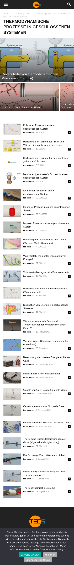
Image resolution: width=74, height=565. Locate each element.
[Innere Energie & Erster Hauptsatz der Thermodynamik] (12, 476)
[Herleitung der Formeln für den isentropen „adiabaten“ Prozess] (12, 162)
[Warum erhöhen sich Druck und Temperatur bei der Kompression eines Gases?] (12, 325)
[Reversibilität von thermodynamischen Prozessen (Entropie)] (37, 60)
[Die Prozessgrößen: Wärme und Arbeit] (12, 459)
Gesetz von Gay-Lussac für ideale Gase (45, 390)
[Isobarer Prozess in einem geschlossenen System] (12, 227)
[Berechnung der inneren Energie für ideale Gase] (12, 361)
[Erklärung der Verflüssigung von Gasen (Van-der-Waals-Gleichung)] (12, 244)
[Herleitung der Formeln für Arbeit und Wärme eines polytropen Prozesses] (12, 146)
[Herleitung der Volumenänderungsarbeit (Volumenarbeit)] (12, 293)
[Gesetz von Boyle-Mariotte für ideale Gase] (12, 427)
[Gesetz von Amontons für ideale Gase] (12, 410)
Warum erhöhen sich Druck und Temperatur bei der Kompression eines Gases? (44, 324)
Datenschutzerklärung (38, 559)
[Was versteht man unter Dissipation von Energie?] (12, 260)
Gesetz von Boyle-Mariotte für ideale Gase (46, 422)
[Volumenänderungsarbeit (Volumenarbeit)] (12, 276)
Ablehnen (50, 554)
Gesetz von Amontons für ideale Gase (44, 406)
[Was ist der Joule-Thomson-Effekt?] (29, 97)
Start (5, 13)
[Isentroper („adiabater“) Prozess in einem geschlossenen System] (12, 178)
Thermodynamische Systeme (39, 487)
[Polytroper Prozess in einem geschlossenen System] (12, 129)
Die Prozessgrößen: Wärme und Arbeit (44, 455)
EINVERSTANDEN (29, 554)
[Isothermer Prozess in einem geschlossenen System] (12, 195)
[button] (5, 4)
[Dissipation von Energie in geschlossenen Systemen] (12, 309)
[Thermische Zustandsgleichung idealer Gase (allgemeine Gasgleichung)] (12, 443)
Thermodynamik (22, 13)
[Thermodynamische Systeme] (12, 492)
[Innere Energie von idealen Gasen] (12, 378)
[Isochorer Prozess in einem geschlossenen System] (12, 211)
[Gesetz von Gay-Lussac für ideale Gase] (12, 394)
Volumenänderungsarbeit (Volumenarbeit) (46, 272)
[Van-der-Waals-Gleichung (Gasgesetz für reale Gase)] (12, 345)
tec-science (28, 132)
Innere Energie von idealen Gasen (42, 373)
